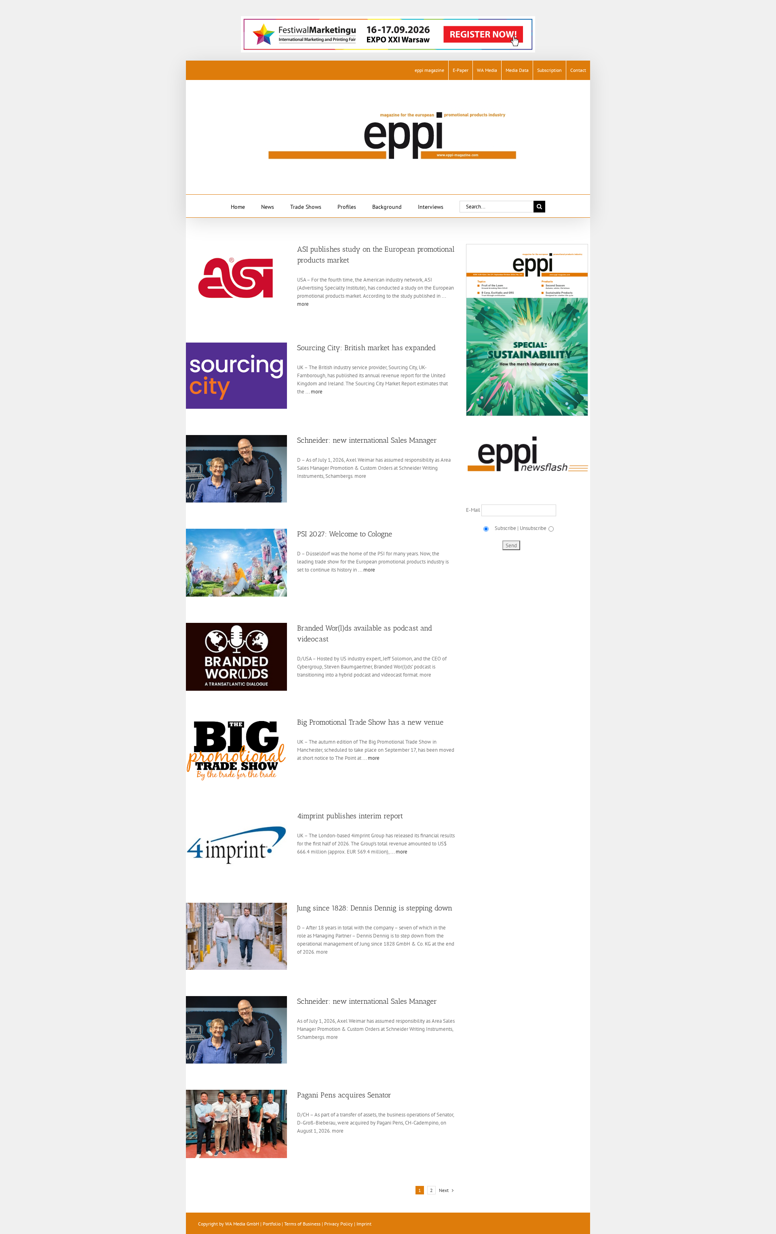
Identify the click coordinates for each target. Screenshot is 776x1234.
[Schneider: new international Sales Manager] (240, 468)
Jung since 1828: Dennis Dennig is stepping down (374, 908)
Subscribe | (506, 528)
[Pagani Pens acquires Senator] (240, 1124)
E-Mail (473, 510)
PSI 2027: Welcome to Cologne (344, 534)
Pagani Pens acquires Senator (344, 1095)
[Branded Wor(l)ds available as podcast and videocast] (240, 657)
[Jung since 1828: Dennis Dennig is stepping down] (240, 936)
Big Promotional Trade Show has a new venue (370, 722)
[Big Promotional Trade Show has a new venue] (240, 750)
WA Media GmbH (242, 1224)
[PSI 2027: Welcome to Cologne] (240, 563)
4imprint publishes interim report (350, 815)
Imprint (363, 1224)
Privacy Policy (338, 1224)
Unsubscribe (533, 528)
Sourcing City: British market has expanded (366, 347)
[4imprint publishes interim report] (240, 844)
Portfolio (271, 1224)
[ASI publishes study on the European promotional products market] (240, 277)
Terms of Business (302, 1224)
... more (313, 391)
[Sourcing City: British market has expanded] (240, 376)
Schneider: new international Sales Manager (367, 440)
